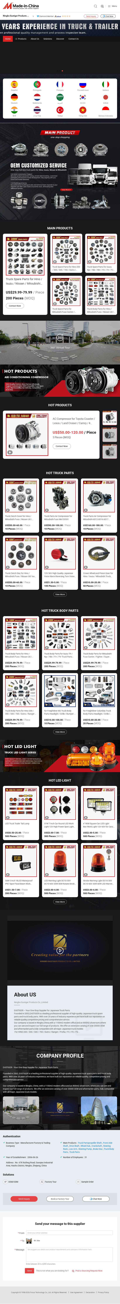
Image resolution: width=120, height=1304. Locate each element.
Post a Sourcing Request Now (87, 1270)
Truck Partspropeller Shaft (90, 1142)
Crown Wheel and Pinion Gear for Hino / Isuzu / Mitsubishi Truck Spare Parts (98, 575)
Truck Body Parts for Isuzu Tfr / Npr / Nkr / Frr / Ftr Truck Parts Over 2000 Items (58, 655)
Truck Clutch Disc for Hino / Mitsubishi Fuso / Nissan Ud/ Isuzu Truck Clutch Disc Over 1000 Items (21, 575)
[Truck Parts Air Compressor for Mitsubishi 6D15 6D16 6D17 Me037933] (99, 496)
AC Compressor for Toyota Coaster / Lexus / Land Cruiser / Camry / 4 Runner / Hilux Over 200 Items (74, 421)
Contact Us (73, 38)
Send (29, 1270)
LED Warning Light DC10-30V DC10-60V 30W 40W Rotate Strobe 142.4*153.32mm (60, 882)
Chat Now (109, 16)
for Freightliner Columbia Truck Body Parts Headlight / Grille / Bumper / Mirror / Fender (97, 712)
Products (22, 38)
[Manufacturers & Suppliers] (21, 5)
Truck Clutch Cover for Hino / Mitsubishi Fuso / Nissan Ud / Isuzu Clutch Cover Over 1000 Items (18, 518)
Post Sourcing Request (102, 6)
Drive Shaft (74, 1145)
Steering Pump (85, 1149)
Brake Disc (98, 1149)
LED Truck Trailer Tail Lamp (17, 823)
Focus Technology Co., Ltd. (41, 1292)
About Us (35, 38)
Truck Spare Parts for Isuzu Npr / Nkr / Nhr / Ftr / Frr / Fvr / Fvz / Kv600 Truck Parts (100, 268)
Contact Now (15, 305)
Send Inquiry (91, 16)
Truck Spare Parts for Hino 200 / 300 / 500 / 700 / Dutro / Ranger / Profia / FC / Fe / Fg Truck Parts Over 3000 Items (66, 268)
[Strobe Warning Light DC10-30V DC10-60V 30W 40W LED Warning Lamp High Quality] (99, 861)
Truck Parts (74, 1152)
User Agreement (76, 1292)
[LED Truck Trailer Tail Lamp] (21, 804)
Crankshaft (97, 1145)
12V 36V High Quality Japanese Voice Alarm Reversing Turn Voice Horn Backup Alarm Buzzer (59, 575)
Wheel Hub (85, 1145)
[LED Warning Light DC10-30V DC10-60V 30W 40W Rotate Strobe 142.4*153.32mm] (60, 861)
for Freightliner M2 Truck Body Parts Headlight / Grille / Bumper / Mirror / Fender (59, 712)
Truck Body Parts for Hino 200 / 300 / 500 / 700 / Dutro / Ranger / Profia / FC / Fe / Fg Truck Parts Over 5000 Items (20, 712)
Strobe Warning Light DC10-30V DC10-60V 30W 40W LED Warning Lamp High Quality (98, 882)
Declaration (90, 1292)
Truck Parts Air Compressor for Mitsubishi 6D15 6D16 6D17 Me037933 (97, 518)
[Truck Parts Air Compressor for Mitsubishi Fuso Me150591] (60, 496)
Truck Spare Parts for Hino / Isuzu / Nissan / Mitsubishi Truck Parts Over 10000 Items (24, 281)
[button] (57, 70)
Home (8, 38)
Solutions (47, 38)
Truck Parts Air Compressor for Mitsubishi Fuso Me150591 (58, 518)
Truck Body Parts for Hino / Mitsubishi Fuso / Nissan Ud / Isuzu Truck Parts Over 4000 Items (100, 310)
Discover (60, 38)
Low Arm (73, 1149)
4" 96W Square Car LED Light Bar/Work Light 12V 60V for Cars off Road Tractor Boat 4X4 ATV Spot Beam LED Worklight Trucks (98, 825)
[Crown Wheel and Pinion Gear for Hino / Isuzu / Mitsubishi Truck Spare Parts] (99, 553)
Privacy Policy (103, 1292)
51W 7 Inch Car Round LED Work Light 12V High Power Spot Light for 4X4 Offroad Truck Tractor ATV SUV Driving (59, 825)
